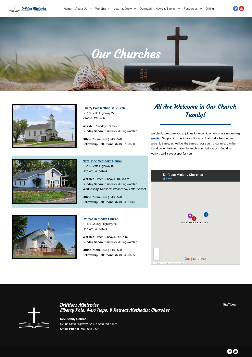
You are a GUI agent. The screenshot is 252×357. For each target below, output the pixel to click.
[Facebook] (235, 8)
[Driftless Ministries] (27, 8)
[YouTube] (241, 8)
